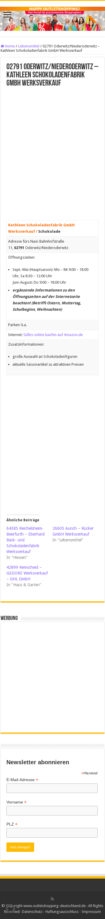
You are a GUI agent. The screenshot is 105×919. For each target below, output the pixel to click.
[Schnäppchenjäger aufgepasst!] (52, 18)
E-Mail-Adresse (22, 780)
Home (9, 46)
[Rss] (52, 898)
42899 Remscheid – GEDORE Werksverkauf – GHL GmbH (27, 573)
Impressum (91, 911)
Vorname (16, 802)
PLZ (12, 824)
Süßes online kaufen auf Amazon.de (53, 335)
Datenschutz (32, 911)
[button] (10, 908)
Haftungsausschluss (62, 911)
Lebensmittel (28, 46)
